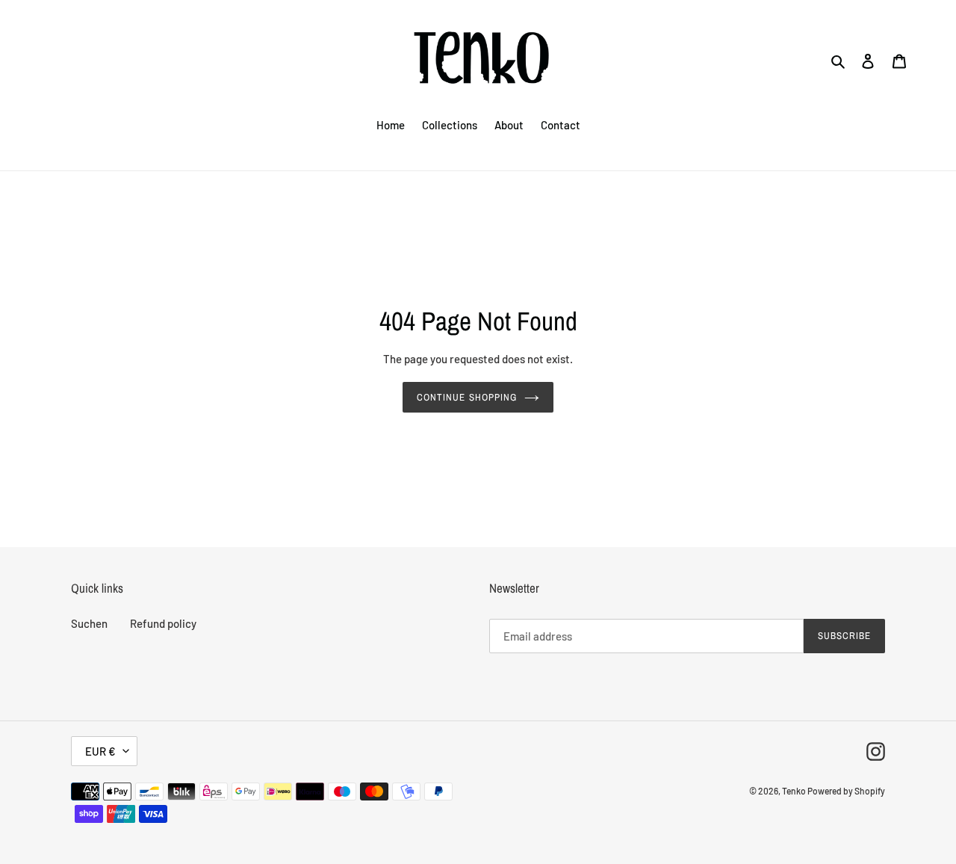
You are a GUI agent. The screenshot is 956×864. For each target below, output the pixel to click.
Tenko (794, 791)
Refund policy (163, 623)
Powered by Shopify (846, 791)
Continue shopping (467, 397)
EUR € (100, 751)
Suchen (89, 623)
